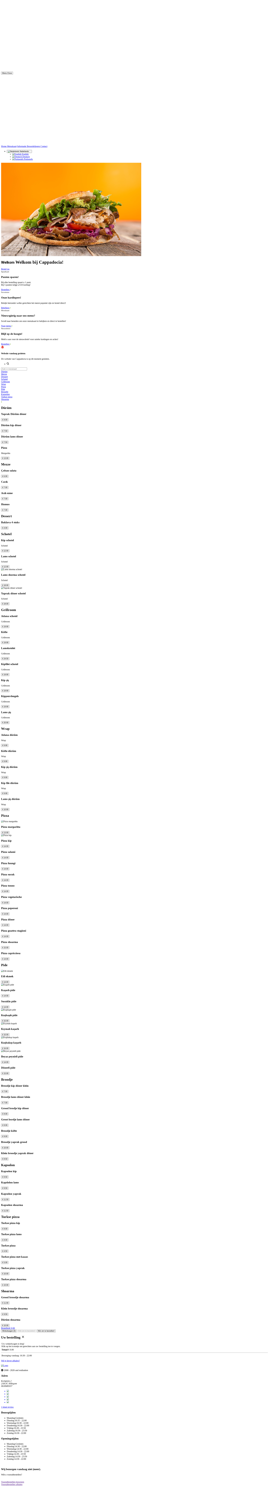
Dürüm (4, 371)
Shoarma (5, 399)
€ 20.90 (5, 723)
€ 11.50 (5, 1199)
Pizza (3, 387)
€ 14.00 (5, 846)
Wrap (3, 384)
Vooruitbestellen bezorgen (12, 1482)
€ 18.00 (5, 585)
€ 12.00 (5, 551)
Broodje (4, 392)
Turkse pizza (6, 397)
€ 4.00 (4, 528)
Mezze (4, 374)
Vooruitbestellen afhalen (11, 1484)
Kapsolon (5, 394)
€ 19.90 (5, 627)
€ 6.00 (4, 476)
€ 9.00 (4, 420)
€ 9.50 (4, 1177)
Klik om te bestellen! (26, 1331)
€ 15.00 (5, 948)
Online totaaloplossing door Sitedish (17, 1464)
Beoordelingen (33, 146)
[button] (134, 402)
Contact (43, 146)
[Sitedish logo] (4, 1365)
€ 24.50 (5, 659)
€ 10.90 (5, 809)
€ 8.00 (4, 1114)
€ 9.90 (4, 745)
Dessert (4, 376)
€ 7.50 (4, 431)
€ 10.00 (5, 1148)
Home (4, 146)
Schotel (4, 379)
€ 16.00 (5, 1048)
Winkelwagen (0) (9, 1331)
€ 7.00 (4, 487)
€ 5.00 (4, 1262)
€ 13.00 (5, 458)
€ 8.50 (4, 1159)
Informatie (22, 146)
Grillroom (5, 382)
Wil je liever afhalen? (10, 1361)
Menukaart (12, 146)
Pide (3, 389)
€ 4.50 (4, 1251)
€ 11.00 (5, 1303)
